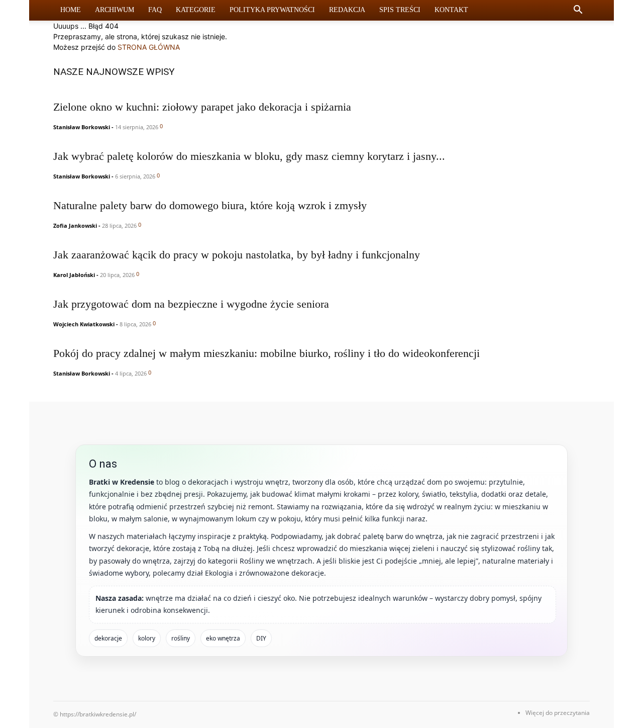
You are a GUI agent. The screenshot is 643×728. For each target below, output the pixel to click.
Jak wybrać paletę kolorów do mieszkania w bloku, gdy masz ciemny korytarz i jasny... (249, 156)
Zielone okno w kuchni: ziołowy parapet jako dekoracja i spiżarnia (202, 107)
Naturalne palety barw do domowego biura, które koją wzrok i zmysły (210, 205)
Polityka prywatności (272, 10)
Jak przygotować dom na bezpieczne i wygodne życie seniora (191, 304)
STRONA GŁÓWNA (149, 47)
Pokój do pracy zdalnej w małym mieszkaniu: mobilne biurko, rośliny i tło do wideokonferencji (266, 353)
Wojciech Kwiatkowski (84, 324)
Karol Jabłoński (74, 275)
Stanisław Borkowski (81, 127)
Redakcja (347, 10)
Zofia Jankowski (75, 225)
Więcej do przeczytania (557, 712)
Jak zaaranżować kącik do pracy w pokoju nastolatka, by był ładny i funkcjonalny (236, 254)
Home (70, 10)
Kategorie (196, 10)
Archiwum (114, 10)
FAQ (155, 10)
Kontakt (451, 10)
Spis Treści (399, 10)
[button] (578, 11)
